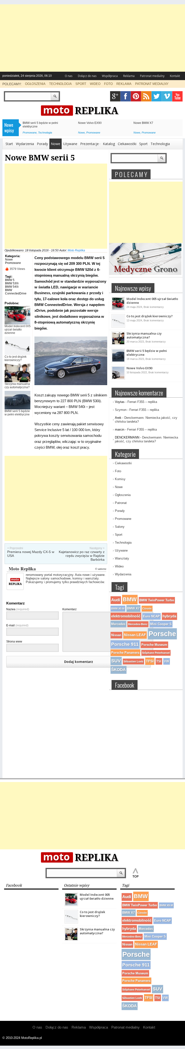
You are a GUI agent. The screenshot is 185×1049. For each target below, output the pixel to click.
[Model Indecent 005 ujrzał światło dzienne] (118, 309)
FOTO (108, 84)
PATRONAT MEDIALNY (152, 84)
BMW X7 (133, 608)
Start (9, 143)
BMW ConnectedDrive (15, 291)
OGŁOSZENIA (35, 84)
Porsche (162, 634)
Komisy (120, 479)
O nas (69, 76)
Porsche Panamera (125, 653)
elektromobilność (125, 616)
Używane (70, 143)
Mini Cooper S (161, 624)
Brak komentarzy (154, 306)
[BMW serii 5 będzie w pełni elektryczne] (118, 361)
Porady (42, 143)
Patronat (121, 503)
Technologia (45, 132)
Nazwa (17, 609)
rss (146, 96)
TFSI (150, 661)
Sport (143, 143)
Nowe (81, 132)
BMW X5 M (118, 608)
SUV (116, 660)
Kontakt (175, 76)
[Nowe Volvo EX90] (118, 378)
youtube (177, 96)
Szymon (120, 410)
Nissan (116, 635)
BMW (130, 599)
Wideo (119, 566)
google (115, 96)
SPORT (80, 84)
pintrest (136, 96)
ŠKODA (118, 670)
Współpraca (110, 76)
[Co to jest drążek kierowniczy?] (118, 326)
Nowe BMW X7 (143, 123)
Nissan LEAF (135, 635)
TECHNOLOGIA (60, 84)
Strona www (14, 641)
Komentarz (69, 609)
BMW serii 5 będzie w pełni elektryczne (17, 412)
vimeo (167, 96)
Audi (115, 600)
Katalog (109, 143)
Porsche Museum (154, 645)
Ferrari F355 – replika (142, 402)
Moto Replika (76, 250)
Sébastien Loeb (133, 661)
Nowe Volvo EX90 (90, 123)
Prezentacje (89, 143)
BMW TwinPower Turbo (156, 600)
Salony (120, 526)
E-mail (17, 625)
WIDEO (95, 84)
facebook (125, 96)
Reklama (129, 76)
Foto (118, 471)
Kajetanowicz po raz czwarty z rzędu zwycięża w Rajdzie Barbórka (82, 555)
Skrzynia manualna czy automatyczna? (17, 385)
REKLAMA (124, 84)
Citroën (147, 608)
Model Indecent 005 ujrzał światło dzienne (18, 329)
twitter (157, 96)
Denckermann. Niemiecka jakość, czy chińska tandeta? (146, 439)
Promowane (30, 132)
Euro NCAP (151, 616)
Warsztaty (122, 558)
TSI (158, 661)
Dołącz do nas (87, 76)
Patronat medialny (152, 76)
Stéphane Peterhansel (156, 652)
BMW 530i (12, 283)
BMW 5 (9, 280)
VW (166, 661)
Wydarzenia (25, 143)
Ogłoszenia (123, 495)
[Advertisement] (92, 38)
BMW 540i (12, 286)
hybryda (169, 616)
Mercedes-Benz (138, 624)
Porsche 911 (125, 644)
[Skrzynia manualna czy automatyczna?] (118, 344)
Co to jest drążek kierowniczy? (15, 358)
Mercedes (118, 624)
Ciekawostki (127, 143)
